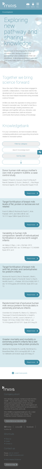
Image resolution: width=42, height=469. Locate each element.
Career (8, 441)
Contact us (9, 443)
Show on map (10, 464)
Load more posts (21, 373)
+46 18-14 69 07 (13, 453)
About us (8, 439)
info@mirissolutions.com (16, 455)
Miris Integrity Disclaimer (13, 459)
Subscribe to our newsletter (14, 421)
